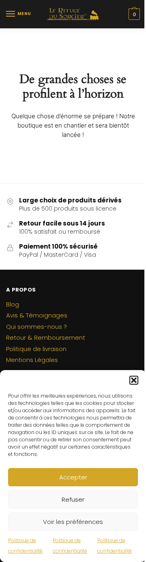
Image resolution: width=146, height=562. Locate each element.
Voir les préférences (73, 521)
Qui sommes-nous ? (36, 326)
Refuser (73, 499)
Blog (12, 304)
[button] (134, 380)
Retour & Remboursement (45, 337)
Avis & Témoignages (36, 315)
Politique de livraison (36, 349)
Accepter (73, 477)
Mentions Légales (32, 360)
